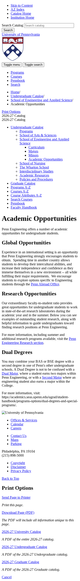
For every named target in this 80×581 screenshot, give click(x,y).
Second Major (52, 377)
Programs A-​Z (21, 187)
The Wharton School (34, 167)
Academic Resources (34, 175)
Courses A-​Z (20, 191)
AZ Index (17, 9)
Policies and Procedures (36, 179)
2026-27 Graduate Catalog (20, 562)
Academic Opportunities (45, 159)
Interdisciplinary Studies (36, 171)
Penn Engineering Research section (39, 341)
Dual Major (10, 373)
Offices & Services (24, 420)
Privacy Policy (21, 471)
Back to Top (10, 478)
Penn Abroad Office (45, 284)
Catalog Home (21, 13)
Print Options (11, 112)
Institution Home (22, 17)
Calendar (17, 424)
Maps (14, 440)
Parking (16, 444)
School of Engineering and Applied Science (41, 100)
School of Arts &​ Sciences (38, 135)
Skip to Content (22, 5)
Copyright (18, 463)
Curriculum (36, 147)
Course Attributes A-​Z (26, 195)
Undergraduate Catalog (27, 96)
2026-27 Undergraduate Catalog (24, 547)
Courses (16, 76)
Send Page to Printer (16, 497)
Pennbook (18, 80)
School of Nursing (32, 163)
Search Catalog (12, 25)
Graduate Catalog (23, 183)
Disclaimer (18, 467)
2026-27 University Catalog (21, 532)
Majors (33, 151)
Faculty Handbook (24, 207)
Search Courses (21, 199)
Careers (16, 428)
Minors (33, 155)
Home (15, 92)
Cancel (7, 577)
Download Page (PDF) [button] (18, 512)
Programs (17, 72)
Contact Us (18, 436)
